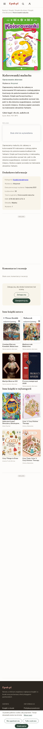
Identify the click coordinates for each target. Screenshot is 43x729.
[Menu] (4, 4)
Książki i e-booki (8, 708)
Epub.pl (13, 3)
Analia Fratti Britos (8, 461)
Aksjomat (14, 83)
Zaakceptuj (21, 726)
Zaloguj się (21, 295)
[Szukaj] (23, 4)
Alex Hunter (6, 426)
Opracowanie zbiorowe (12, 80)
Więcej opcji (28, 715)
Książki (11, 10)
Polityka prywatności (32, 708)
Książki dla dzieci (21, 10)
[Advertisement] (21, 240)
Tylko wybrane (30, 721)
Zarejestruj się (21, 301)
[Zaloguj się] (29, 4)
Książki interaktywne (20, 180)
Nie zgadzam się (13, 721)
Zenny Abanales (27, 426)
